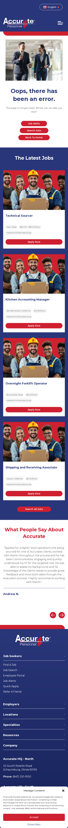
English (52, 7)
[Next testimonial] (62, 615)
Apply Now (34, 241)
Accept (34, 817)
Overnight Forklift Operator (26, 383)
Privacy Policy (34, 824)
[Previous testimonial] (53, 615)
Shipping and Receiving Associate (31, 467)
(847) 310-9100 (22, 776)
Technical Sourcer (19, 215)
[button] (63, 790)
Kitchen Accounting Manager (28, 299)
